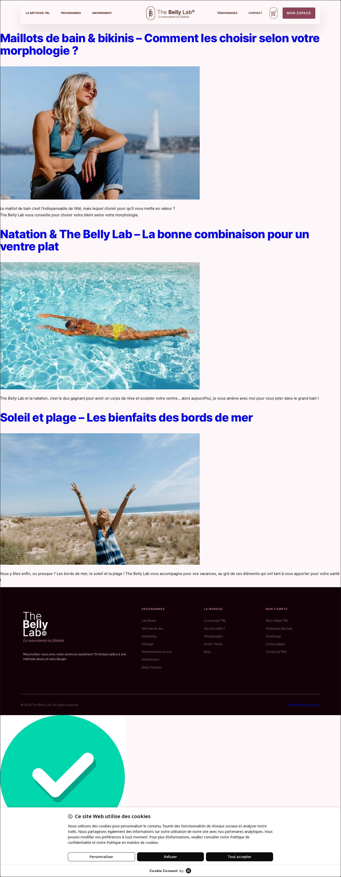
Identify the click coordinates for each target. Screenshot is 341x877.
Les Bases (149, 620)
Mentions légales (308, 705)
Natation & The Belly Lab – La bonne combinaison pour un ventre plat (154, 240)
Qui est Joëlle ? (214, 628)
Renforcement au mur (157, 652)
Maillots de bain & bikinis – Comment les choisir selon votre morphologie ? (160, 44)
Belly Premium (152, 667)
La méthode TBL (38, 13)
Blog (207, 652)
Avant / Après (213, 644)
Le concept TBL (215, 620)
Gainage (148, 644)
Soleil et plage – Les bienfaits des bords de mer (126, 417)
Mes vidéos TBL (277, 620)
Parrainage (273, 636)
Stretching (149, 636)
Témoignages (227, 13)
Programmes (71, 13)
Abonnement (102, 13)
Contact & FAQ (276, 652)
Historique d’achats (279, 628)
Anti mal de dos (152, 628)
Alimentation (150, 659)
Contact (255, 13)
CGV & (292, 705)
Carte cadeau (275, 644)
